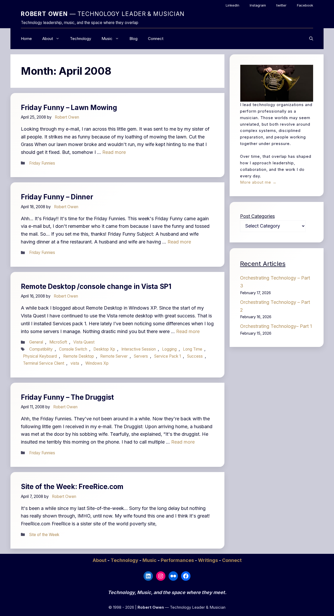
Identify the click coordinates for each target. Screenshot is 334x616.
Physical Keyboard (40, 356)
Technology (80, 38)
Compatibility (41, 349)
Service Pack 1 (167, 356)
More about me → (258, 182)
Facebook (305, 5)
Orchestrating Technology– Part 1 (276, 326)
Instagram (258, 5)
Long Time (192, 349)
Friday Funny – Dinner (57, 197)
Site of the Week (44, 534)
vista (74, 363)
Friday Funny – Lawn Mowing (69, 107)
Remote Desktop (78, 356)
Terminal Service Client (43, 363)
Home (26, 38)
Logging (169, 349)
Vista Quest (83, 342)
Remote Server (114, 356)
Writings (208, 560)
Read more (114, 152)
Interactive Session (138, 349)
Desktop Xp (104, 349)
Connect (155, 38)
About (47, 38)
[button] (311, 39)
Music (107, 38)
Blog (133, 38)
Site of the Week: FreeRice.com (72, 487)
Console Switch (73, 349)
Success (195, 356)
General (36, 342)
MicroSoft (58, 342)
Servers (141, 356)
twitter (281, 5)
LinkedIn (232, 5)
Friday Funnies (42, 163)
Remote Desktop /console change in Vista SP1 (96, 286)
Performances (178, 560)
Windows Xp (97, 363)
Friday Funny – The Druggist (67, 397)
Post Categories (257, 216)
